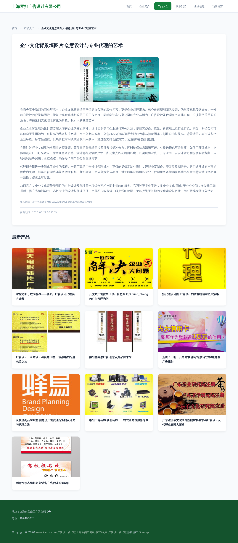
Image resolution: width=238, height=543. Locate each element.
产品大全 (163, 6)
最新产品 (21, 237)
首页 (129, 6)
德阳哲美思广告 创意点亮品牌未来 (110, 357)
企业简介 (144, 6)
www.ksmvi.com (46, 532)
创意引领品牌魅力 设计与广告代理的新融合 (43, 483)
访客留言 (217, 6)
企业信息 (199, 6)
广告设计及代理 (66, 532)
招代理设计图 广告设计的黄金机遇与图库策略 (190, 294)
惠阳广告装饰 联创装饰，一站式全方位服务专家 (118, 420)
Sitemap (144, 532)
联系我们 (181, 6)
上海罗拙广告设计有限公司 (36, 6)
